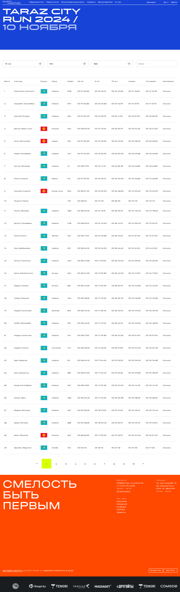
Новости (91, 2)
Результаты (52, 2)
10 (133, 464)
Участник (18, 81)
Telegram (121, 512)
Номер (70, 81)
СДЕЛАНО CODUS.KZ (54, 570)
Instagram (122, 504)
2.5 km (80, 81)
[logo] (11, 2)
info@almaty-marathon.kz (130, 483)
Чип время (151, 81)
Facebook (121, 507)
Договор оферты (12, 570)
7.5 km (115, 81)
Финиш (131, 81)
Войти (174, 2)
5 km (97, 81)
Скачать (167, 91)
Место (7, 81)
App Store (170, 570)
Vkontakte (122, 501)
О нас (118, 2)
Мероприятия (36, 2)
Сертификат (168, 81)
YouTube (121, 509)
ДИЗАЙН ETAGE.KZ (33, 570)
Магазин (151, 2)
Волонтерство (105, 2)
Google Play (155, 570)
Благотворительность (72, 2)
